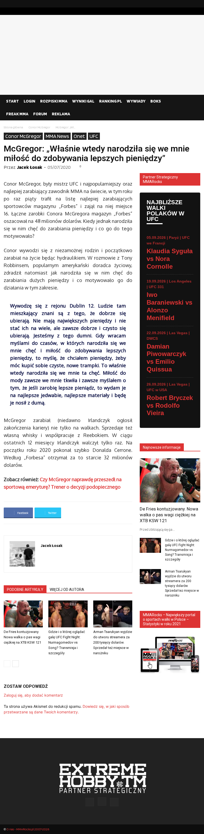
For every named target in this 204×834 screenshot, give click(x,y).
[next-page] (15, 663)
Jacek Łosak (29, 167)
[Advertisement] (102, 55)
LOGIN (29, 101)
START (12, 101)
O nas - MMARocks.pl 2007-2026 (27, 829)
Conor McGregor (39, 127)
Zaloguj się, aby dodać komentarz (33, 695)
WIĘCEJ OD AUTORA (67, 589)
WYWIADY (136, 101)
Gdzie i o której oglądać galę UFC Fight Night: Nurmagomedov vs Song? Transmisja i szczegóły (66, 642)
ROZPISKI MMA (53, 101)
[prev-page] (7, 663)
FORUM (40, 113)
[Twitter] (196, 3)
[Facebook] (179, 3)
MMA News (57, 136)
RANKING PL (110, 101)
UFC (94, 136)
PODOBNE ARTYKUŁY (25, 589)
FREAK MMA (17, 113)
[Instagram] (188, 3)
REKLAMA (61, 113)
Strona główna (13, 127)
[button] (194, 101)
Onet (79, 136)
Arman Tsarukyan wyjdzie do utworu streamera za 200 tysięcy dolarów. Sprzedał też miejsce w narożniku (112, 642)
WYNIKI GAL (83, 101)
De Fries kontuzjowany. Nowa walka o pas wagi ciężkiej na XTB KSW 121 (22, 637)
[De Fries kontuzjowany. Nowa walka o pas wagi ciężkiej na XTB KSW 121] (23, 613)
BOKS (155, 101)
